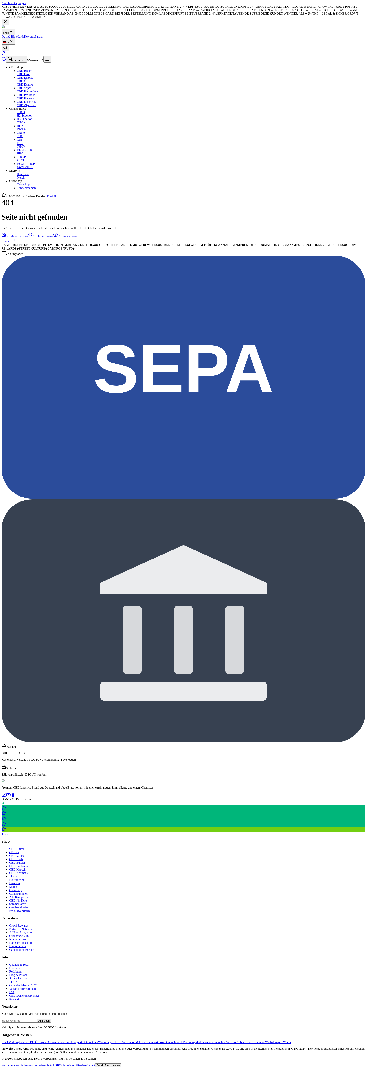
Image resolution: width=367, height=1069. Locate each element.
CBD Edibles (25, 77)
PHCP (21, 160)
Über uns (14, 968)
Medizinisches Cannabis (210, 1042)
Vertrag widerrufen (13, 1065)
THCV (21, 146)
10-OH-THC (25, 167)
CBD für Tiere (18, 900)
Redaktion (15, 971)
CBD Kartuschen (27, 91)
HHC (20, 153)
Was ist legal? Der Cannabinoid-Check (121, 1042)
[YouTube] (8, 796)
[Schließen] (5, 22)
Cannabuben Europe (21, 949)
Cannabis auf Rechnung (180, 1042)
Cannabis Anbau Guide (239, 1042)
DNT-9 (21, 129)
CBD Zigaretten (26, 105)
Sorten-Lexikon (18, 978)
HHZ (20, 125)
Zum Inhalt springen (14, 3)
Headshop (23, 174)
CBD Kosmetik (26, 101)
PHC (20, 143)
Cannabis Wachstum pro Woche (272, 1042)
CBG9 (21, 132)
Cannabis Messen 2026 (23, 985)
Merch (21, 177)
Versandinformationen (22, 988)
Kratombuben (17, 939)
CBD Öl (22, 81)
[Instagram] (4, 796)
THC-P (21, 156)
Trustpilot (52, 196)
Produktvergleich (19, 910)
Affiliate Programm (20, 932)
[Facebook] (13, 796)
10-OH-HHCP (26, 163)
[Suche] (5, 48)
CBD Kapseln (25, 98)
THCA (21, 122)
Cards (20, 36)
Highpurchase (17, 946)
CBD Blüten (24, 70)
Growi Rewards (18, 925)
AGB (55, 1065)
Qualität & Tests (19, 964)
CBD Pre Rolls (26, 94)
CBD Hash (23, 74)
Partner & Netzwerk (21, 929)
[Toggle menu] (47, 59)
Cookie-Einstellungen (108, 1065)
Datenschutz (44, 1065)
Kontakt (14, 999)
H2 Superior (24, 115)
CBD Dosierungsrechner (24, 995)
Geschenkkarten (19, 907)
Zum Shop (6, 241)
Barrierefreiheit (86, 1065)
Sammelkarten (17, 904)
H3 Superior (24, 119)
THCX (21, 112)
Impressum (30, 1065)
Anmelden (44, 1020)
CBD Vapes (24, 88)
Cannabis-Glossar (155, 1042)
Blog (14, 36)
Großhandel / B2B (20, 936)
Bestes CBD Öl (28, 1042)
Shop (6, 32)
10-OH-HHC (25, 150)
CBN (20, 139)
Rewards (29, 36)
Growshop (23, 184)
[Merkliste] (4, 60)
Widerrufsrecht (68, 1065)
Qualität (6, 36)
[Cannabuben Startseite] (14, 26)
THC (20, 136)
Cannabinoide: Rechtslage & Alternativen (73, 1042)
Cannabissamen (26, 187)
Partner (39, 36)
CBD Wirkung (10, 1042)
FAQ (12, 992)
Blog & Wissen (18, 975)
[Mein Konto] (4, 54)
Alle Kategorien (18, 897)
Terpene (43, 1042)
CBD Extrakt (25, 84)
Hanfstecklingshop (20, 942)
